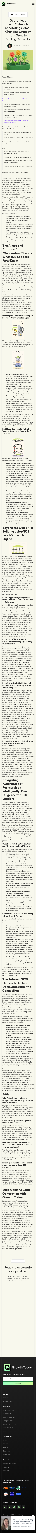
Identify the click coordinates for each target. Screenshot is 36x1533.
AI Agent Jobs (8, 1421)
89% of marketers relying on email (18, 715)
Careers (6, 1398)
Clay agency (6, 564)
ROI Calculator (8, 1428)
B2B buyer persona (23, 634)
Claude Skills (7, 1414)
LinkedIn (6, 1467)
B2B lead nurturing (21, 973)
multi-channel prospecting (15, 733)
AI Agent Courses (9, 1417)
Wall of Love (7, 1401)
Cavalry (5, 1444)
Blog (4, 1431)
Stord (5, 1440)
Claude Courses (8, 1410)
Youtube (6, 1471)
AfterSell (6, 1447)
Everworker (7, 1451)
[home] (9, 4)
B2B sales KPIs (10, 764)
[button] (33, 4)
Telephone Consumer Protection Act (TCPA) (16, 830)
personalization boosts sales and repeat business (16, 665)
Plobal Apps (7, 1454)
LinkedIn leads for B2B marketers (16, 703)
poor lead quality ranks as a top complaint (17, 280)
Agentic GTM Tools (9, 1424)
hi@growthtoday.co (9, 1464)
